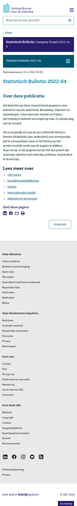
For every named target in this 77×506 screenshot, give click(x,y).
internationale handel (21, 192)
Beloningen (9, 346)
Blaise (5, 303)
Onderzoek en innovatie (16, 379)
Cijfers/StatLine (11, 261)
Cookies (6, 423)
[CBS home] (18, 7)
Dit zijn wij (8, 374)
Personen (7, 336)
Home (8, 32)
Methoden (8, 298)
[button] (38, 61)
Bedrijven (7, 320)
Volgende (62, 224)
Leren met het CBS (12, 390)
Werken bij (8, 385)
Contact (6, 364)
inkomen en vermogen (22, 198)
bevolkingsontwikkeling (23, 181)
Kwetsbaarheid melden (15, 433)
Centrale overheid (12, 326)
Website (7, 412)
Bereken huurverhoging (16, 267)
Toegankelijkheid (12, 428)
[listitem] (5, 213)
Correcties (8, 395)
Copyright (7, 418)
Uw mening (66, 504)
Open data (8, 272)
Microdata (8, 277)
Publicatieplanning (13, 470)
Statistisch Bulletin (20, 42)
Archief (6, 438)
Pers (4, 369)
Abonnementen (11, 443)
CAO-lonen (14, 175)
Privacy (6, 341)
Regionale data (11, 287)
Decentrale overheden (15, 331)
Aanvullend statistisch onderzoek (21, 282)
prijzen (11, 186)
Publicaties (8, 292)
